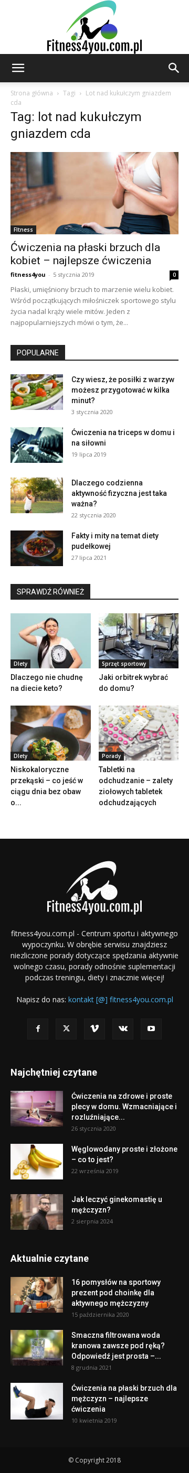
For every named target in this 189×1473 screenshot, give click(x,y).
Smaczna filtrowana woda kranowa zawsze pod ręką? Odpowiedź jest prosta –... (118, 1345)
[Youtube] (151, 1029)
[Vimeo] (94, 1029)
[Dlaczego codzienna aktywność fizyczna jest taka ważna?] (36, 496)
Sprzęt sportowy (124, 663)
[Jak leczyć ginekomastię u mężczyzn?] (36, 1212)
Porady (111, 756)
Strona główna (31, 93)
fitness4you (28, 274)
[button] (18, 68)
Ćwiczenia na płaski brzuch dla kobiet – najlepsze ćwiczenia (85, 254)
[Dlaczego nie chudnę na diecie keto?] (50, 640)
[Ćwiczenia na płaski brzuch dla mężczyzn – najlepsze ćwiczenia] (36, 1401)
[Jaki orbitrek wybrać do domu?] (139, 640)
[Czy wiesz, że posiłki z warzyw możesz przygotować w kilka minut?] (36, 392)
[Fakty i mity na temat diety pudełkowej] (36, 548)
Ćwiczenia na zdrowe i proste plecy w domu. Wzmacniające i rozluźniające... (124, 1106)
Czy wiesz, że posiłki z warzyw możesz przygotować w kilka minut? (122, 390)
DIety (20, 663)
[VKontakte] (122, 1029)
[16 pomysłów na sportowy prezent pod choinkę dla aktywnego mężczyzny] (36, 1295)
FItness (23, 229)
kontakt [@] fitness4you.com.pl (120, 999)
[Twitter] (66, 1029)
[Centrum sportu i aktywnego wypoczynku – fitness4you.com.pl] (94, 27)
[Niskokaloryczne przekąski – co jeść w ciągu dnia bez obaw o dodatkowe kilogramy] (50, 733)
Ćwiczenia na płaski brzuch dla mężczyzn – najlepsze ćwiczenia (124, 1398)
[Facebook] (37, 1029)
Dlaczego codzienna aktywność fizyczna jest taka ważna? (119, 493)
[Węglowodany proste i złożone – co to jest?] (36, 1162)
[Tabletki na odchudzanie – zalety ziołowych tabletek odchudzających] (139, 733)
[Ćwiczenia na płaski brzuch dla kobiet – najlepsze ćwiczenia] (94, 193)
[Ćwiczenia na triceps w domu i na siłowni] (36, 445)
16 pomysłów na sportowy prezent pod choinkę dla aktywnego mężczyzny (116, 1292)
